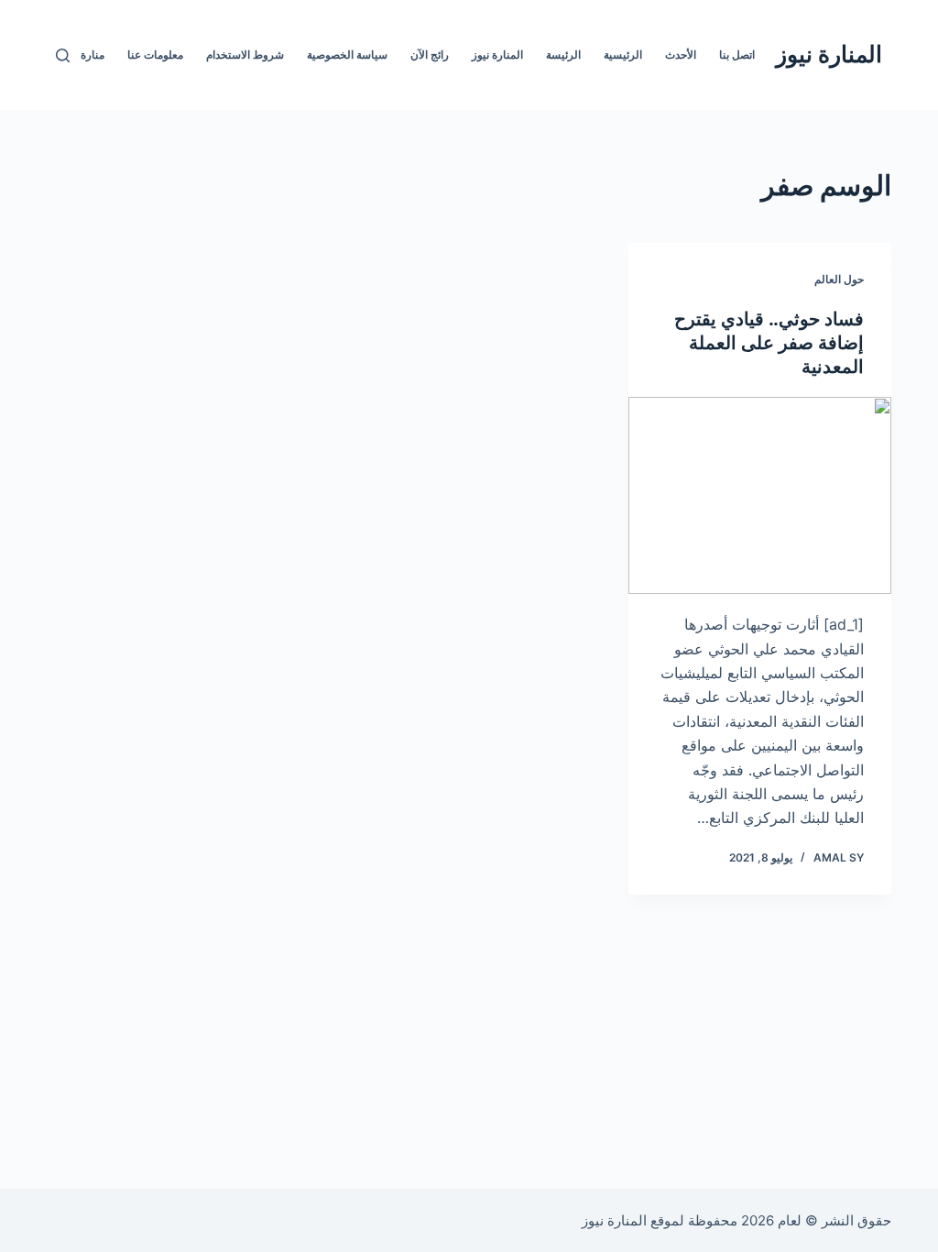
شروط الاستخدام (245, 54)
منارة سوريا (77, 54)
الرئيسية (623, 54)
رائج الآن (429, 54)
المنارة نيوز (829, 54)
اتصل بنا (737, 54)
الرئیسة (563, 54)
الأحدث (680, 54)
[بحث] (63, 55)
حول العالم (839, 279)
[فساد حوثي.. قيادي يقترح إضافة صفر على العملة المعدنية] (759, 495)
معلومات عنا (155, 54)
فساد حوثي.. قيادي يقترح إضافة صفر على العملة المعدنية (769, 343)
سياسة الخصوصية (347, 54)
